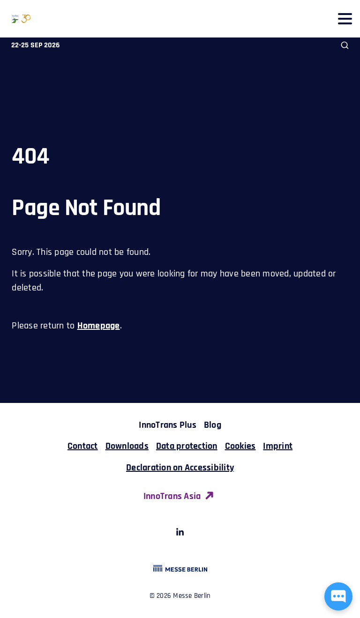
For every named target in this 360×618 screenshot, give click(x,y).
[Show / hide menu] (345, 18)
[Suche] (345, 45)
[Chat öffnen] (338, 596)
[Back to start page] (15, 19)
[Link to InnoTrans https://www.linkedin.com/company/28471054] (180, 534)
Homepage (98, 326)
